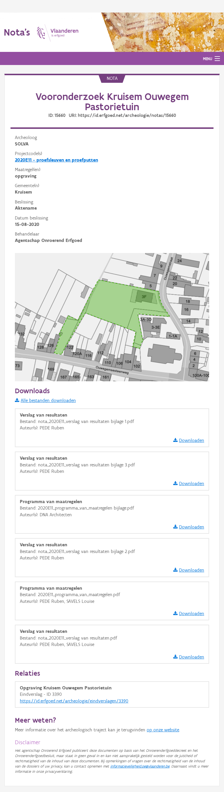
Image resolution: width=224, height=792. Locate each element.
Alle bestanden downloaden (48, 400)
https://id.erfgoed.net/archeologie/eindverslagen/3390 (74, 701)
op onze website (163, 730)
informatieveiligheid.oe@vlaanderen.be (139, 766)
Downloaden (191, 440)
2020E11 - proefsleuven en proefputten (56, 160)
